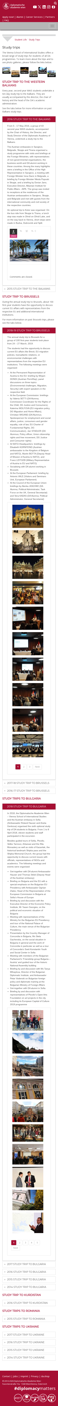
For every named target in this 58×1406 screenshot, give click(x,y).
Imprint (24, 1376)
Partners (50, 16)
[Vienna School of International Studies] (14, 5)
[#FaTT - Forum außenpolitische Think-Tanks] (18, 1397)
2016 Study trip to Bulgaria (26, 1271)
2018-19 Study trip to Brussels (28, 330)
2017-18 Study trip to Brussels (28, 783)
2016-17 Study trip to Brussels (28, 790)
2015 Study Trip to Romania (26, 1318)
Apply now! (8, 16)
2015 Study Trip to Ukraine (25, 1350)
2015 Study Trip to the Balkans (28, 288)
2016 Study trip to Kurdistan (27, 1302)
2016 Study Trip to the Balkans (28, 119)
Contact (6, 1376)
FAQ (6, 20)
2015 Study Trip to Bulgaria (26, 1279)
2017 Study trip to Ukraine (25, 1334)
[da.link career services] (35, 1397)
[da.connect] (51, 1397)
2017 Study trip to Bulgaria (26, 1264)
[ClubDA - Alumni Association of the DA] (26, 1397)
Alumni (19, 16)
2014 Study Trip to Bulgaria (26, 1287)
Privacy (35, 1376)
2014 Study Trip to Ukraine (26, 1357)
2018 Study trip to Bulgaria (26, 806)
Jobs (15, 1376)
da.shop (45, 1376)
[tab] (29, 119)
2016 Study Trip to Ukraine (26, 1342)
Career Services (34, 16)
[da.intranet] (43, 1397)
